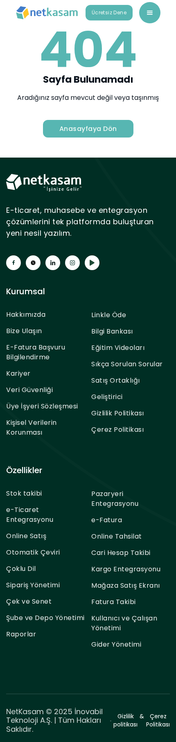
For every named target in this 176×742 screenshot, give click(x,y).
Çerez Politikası (117, 429)
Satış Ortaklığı (115, 380)
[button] (149, 12)
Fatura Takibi (113, 602)
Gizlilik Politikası (117, 413)
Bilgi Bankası (112, 331)
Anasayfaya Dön (88, 128)
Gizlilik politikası (125, 720)
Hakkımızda (25, 314)
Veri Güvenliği (29, 390)
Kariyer (18, 373)
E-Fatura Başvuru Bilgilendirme (35, 352)
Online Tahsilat (116, 536)
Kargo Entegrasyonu (125, 569)
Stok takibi (24, 493)
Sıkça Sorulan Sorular (127, 364)
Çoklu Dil (21, 568)
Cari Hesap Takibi (121, 552)
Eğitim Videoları (117, 347)
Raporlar (21, 634)
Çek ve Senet (29, 601)
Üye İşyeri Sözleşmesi (42, 406)
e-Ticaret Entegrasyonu (29, 514)
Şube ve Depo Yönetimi (45, 617)
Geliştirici (107, 396)
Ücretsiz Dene (109, 12)
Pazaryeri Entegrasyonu (114, 498)
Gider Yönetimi (116, 644)
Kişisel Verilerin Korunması (31, 427)
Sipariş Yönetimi (33, 585)
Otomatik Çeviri (33, 552)
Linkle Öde (108, 315)
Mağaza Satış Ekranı (125, 585)
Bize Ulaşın (24, 331)
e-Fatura (106, 520)
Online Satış (26, 536)
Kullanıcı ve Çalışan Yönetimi (124, 623)
